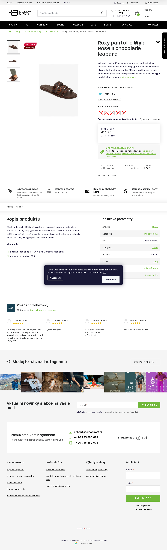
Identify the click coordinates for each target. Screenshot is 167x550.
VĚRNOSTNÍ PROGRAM (96, 476)
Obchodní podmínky (16, 489)
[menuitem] (15, 25)
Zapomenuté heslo (143, 509)
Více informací (129, 77)
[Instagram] (144, 438)
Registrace (153, 3)
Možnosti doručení (151, 119)
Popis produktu (14, 207)
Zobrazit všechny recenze (43, 310)
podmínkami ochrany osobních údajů (121, 412)
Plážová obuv (151, 233)
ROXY (147, 168)
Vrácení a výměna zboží (48, 3)
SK (118, 3)
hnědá (155, 275)
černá (148, 275)
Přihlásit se (149, 405)
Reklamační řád (14, 483)
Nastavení (55, 278)
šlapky (155, 247)
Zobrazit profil (144, 362)
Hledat (103, 13)
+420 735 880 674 (122, 11)
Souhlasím (111, 279)
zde (104, 272)
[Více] (152, 25)
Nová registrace (143, 505)
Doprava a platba (24, 3)
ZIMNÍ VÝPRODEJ (165, 46)
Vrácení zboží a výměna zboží (21, 476)
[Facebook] (138, 438)
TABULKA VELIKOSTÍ (109, 99)
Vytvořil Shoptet (85, 543)
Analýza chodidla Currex (58, 486)
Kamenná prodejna (55, 470)
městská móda (151, 268)
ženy (155, 261)
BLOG (9, 3)
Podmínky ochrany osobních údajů (23, 496)
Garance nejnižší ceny (97, 470)
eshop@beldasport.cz (88, 432)
